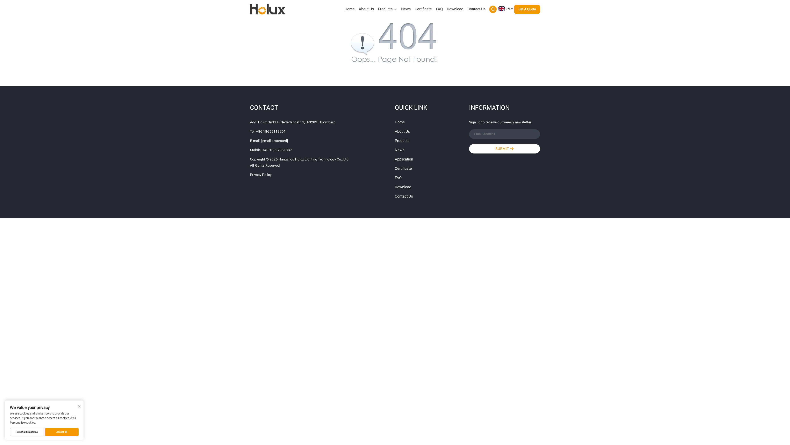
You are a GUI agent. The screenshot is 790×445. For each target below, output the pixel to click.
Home (350, 9)
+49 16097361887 (277, 150)
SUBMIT (502, 148)
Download (455, 9)
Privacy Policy (261, 175)
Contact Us (476, 9)
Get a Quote (527, 9)
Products (385, 9)
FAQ (439, 9)
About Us (366, 9)
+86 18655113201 (271, 131)
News (406, 9)
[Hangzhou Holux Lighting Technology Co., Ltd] (271, 9)
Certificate (423, 9)
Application (404, 159)
